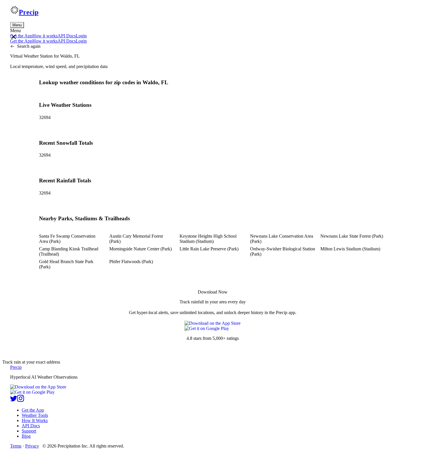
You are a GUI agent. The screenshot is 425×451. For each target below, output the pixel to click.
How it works (45, 35)
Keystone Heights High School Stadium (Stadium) (208, 239)
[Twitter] (13, 400)
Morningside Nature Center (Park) (140, 248)
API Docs (67, 35)
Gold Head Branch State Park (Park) (66, 264)
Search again (28, 46)
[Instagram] (20, 400)
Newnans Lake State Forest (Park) (351, 236)
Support (29, 430)
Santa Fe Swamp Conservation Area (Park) (67, 239)
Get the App (33, 410)
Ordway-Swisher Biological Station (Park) (282, 251)
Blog (26, 436)
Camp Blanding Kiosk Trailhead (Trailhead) (68, 251)
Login (81, 35)
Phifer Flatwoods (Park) (131, 261)
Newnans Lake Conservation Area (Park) (281, 239)
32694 (45, 117)
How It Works (35, 420)
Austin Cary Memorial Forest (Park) (136, 239)
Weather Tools (35, 415)
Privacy (32, 445)
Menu (17, 25)
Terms (15, 445)
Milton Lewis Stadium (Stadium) (350, 248)
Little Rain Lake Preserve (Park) (209, 248)
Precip (28, 12)
